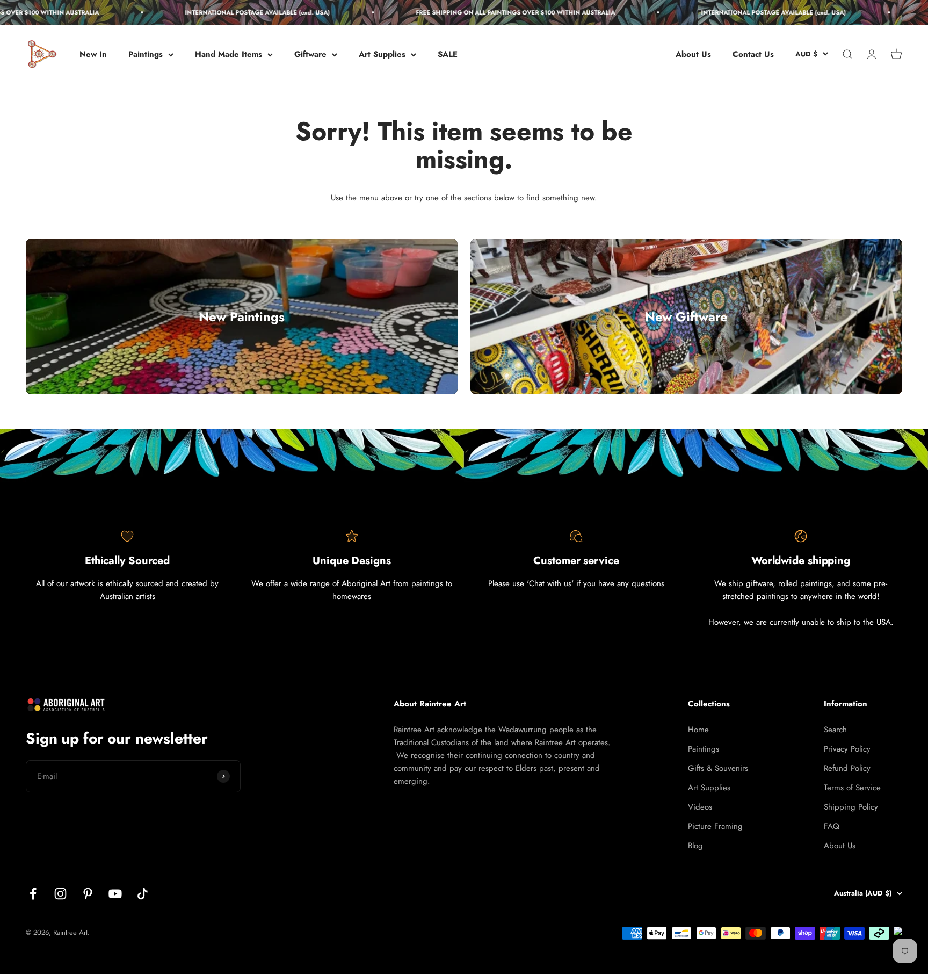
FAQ (831, 826)
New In (93, 54)
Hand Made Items (228, 54)
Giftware (310, 54)
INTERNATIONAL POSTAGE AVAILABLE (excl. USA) (238, 12)
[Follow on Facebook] (33, 893)
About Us (693, 54)
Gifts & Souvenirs (718, 768)
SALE (448, 54)
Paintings (145, 54)
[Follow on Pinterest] (88, 893)
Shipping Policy (851, 807)
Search (835, 729)
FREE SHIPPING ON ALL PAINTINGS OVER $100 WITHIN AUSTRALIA (497, 12)
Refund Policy (847, 768)
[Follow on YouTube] (115, 893)
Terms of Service (852, 787)
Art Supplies (382, 54)
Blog (695, 846)
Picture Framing (715, 826)
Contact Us (753, 54)
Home (698, 729)
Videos (700, 807)
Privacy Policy (847, 749)
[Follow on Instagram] (60, 893)
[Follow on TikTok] (142, 893)
